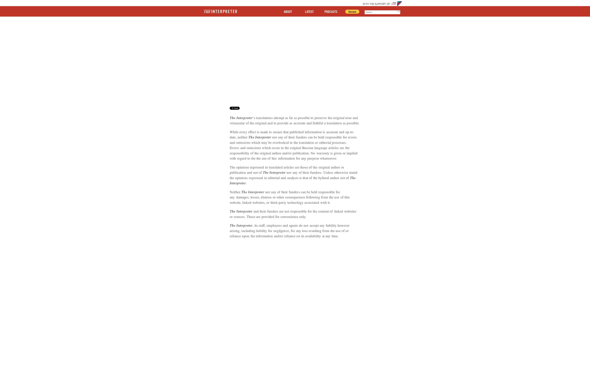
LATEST (309, 12)
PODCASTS (330, 12)
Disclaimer (79, 28)
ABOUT (288, 12)
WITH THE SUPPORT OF (376, 4)
